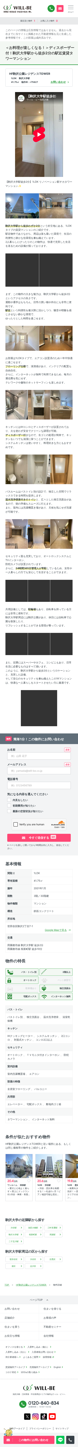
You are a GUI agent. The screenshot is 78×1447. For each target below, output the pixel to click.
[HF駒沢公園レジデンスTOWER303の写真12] (61, 469)
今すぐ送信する (41, 837)
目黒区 (53, 1259)
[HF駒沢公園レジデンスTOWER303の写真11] (39, 469)
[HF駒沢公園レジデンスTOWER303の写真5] (22, 338)
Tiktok (43, 1416)
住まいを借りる (52, 1308)
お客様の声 (50, 1317)
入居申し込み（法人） (16, 1352)
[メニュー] (70, 7)
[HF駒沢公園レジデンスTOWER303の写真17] (39, 590)
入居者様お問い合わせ (43, 1352)
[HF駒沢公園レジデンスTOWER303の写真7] (16, 404)
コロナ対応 (10, 1372)
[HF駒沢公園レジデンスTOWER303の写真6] (56, 338)
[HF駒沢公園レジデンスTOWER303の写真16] (16, 590)
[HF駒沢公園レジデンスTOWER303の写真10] (16, 469)
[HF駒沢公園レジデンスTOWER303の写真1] (22, 205)
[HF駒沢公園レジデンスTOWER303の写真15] (61, 533)
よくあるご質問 (30, 1357)
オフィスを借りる (14, 1347)
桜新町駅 (33, 1234)
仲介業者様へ (12, 1357)
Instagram (35, 1416)
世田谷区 (14, 1259)
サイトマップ (62, 1428)
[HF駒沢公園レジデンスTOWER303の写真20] (39, 643)
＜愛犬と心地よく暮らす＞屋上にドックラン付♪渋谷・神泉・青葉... (18, 1191)
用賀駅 (53, 1234)
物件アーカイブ (17, 1428)
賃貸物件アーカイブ (15, 1367)
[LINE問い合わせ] (60, 1440)
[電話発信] (70, 1440)
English (57, 1367)
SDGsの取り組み (29, 1372)
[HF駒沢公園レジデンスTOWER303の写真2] (56, 205)
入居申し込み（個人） (38, 1347)
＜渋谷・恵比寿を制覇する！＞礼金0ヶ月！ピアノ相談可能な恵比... (49, 1191)
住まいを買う (12, 1326)
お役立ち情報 (12, 1335)
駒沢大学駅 (14, 1234)
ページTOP (36, 1299)
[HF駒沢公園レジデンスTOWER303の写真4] (56, 269)
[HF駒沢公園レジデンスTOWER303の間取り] (39, 707)
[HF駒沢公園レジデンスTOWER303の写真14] (39, 533)
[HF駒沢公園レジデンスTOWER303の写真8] (39, 404)
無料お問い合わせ (60, 8)
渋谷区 (33, 1259)
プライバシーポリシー (40, 1428)
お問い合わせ (12, 1308)
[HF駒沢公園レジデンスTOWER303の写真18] (61, 590)
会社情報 (49, 1335)
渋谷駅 (14, 1227)
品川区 (33, 1266)
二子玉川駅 (14, 1241)
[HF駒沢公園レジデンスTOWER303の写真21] (61, 643)
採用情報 (47, 1357)
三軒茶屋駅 (53, 1227)
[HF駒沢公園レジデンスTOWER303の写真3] (22, 269)
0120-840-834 (51, 8)
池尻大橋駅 (33, 1227)
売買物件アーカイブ (39, 1367)
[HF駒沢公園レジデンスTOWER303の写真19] (16, 643)
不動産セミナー (52, 1326)
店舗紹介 (10, 1317)
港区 (14, 1266)
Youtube (52, 1416)
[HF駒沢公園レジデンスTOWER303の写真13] (16, 533)
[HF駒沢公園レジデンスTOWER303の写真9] (61, 404)
